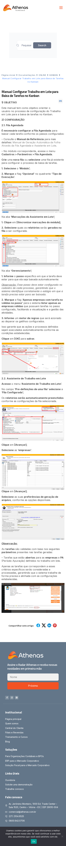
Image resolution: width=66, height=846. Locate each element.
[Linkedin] (16, 697)
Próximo (33, 685)
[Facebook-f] (7, 697)
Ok (33, 841)
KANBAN (53, 75)
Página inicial (8, 75)
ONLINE (42, 75)
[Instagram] (12, 697)
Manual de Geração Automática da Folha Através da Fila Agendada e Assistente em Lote (31, 144)
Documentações (27, 75)
